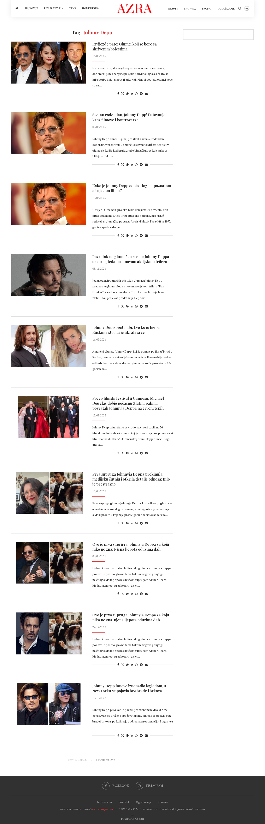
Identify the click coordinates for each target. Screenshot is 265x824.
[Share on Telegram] (141, 94)
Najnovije (31, 8)
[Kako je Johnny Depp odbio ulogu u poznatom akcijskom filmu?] (48, 204)
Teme (72, 8)
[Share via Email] (146, 94)
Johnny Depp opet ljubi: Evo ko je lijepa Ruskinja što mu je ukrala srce (126, 330)
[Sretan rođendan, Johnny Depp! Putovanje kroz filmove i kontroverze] (48, 133)
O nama (163, 802)
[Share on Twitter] (122, 94)
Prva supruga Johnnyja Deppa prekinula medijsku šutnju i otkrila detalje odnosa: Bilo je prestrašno (131, 479)
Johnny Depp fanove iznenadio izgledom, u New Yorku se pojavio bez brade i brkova (129, 688)
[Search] (240, 8)
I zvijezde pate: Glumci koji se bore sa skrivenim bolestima (124, 46)
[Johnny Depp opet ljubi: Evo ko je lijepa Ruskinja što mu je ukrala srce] (48, 346)
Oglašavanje (226, 8)
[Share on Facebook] (118, 94)
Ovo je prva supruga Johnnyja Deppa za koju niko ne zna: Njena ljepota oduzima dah (130, 547)
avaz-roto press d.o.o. (105, 809)
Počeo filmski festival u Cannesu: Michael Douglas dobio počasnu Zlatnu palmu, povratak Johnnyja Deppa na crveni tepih (128, 403)
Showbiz (190, 8)
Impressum (104, 802)
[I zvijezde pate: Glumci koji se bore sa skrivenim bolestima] (48, 63)
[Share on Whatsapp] (136, 94)
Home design (90, 8)
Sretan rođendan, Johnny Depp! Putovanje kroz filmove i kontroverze (128, 117)
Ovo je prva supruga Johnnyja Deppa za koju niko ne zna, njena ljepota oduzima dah (130, 617)
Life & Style (52, 8)
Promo (206, 8)
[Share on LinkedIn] (132, 94)
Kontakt (124, 802)
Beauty (173, 8)
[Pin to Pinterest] (127, 94)
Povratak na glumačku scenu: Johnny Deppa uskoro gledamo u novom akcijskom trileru (130, 259)
